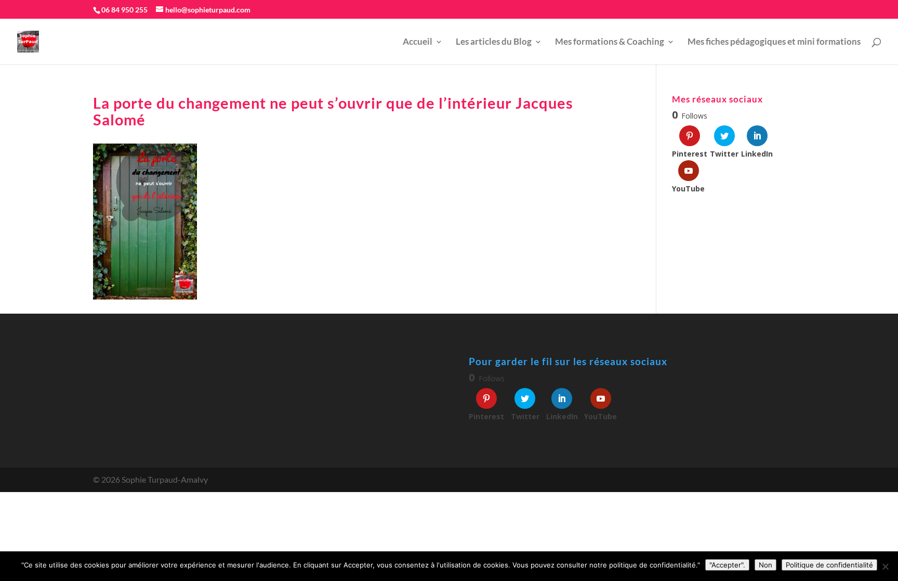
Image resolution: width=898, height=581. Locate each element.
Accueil (417, 42)
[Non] (885, 566)
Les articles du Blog (494, 42)
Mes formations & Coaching (609, 42)
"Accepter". (727, 565)
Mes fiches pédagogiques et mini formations (774, 42)
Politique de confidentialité (829, 565)
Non (765, 565)
